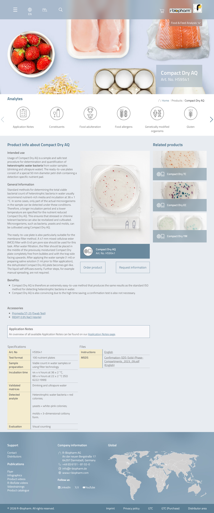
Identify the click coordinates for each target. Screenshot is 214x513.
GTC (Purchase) (171, 508)
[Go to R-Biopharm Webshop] (161, 11)
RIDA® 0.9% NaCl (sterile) (26, 317)
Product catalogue (18, 490)
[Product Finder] (45, 9)
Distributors (14, 456)
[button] (210, 119)
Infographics (14, 475)
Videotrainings (15, 486)
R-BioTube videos (17, 483)
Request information (132, 267)
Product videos (16, 479)
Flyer (10, 471)
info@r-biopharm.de (74, 468)
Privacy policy (131, 508)
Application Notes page (101, 334)
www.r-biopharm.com (75, 473)
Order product (93, 267)
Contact (12, 453)
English (108, 352)
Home (165, 100)
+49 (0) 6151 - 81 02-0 (76, 464)
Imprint (110, 508)
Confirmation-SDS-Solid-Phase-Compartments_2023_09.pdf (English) (123, 361)
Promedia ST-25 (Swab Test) (29, 313)
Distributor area (197, 508)
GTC (150, 508)
